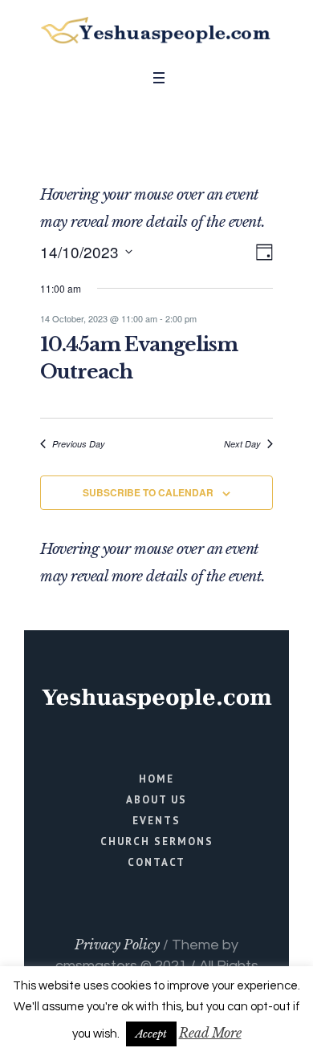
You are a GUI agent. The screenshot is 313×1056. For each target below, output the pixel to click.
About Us (156, 800)
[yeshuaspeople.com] (156, 30)
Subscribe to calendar (148, 492)
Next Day (242, 444)
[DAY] (261, 252)
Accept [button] (151, 1034)
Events (156, 820)
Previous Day (78, 444)
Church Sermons (156, 841)
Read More (210, 1033)
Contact (156, 862)
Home (156, 779)
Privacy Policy (117, 945)
